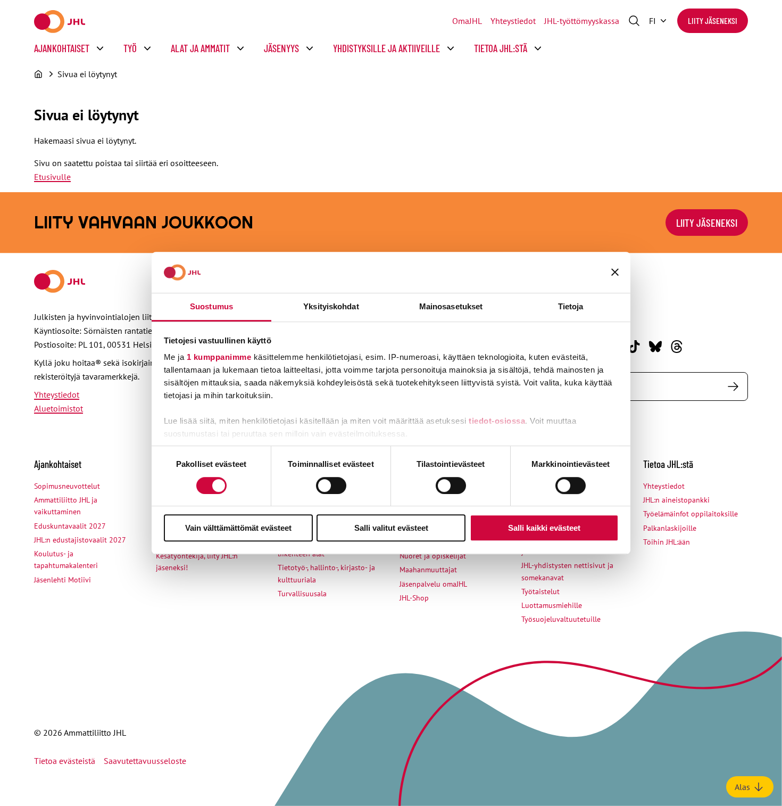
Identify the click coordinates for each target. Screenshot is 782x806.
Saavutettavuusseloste (145, 760)
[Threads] (676, 346)
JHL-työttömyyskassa (581, 20)
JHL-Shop (414, 598)
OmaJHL (467, 20)
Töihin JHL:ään (666, 542)
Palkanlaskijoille (669, 528)
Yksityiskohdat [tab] (331, 306)
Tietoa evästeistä (64, 760)
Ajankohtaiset (61, 48)
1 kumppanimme (219, 357)
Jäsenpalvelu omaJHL (433, 584)
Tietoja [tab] (571, 306)
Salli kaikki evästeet (544, 527)
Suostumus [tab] (211, 306)
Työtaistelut (540, 591)
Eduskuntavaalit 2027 (70, 526)
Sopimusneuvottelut (67, 486)
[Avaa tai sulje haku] (634, 20)
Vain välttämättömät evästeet (238, 527)
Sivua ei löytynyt (87, 74)
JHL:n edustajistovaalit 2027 (80, 540)
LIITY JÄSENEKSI (706, 222)
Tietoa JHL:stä (500, 48)
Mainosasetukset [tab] (451, 306)
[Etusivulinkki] (59, 21)
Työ (130, 48)
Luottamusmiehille (551, 605)
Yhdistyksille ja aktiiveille (386, 48)
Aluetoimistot (58, 408)
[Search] (733, 386)
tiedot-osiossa (497, 421)
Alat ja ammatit (200, 48)
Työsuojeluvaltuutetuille (561, 619)
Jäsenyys (281, 48)
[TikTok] (634, 346)
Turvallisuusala (302, 593)
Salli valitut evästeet (391, 527)
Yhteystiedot (513, 20)
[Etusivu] (38, 74)
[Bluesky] (655, 346)
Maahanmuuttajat (428, 569)
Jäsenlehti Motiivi (62, 580)
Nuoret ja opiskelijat (433, 556)
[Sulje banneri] (615, 272)
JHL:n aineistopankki (676, 500)
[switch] (331, 485)
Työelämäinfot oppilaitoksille (690, 514)
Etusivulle (52, 176)
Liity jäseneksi (712, 20)
